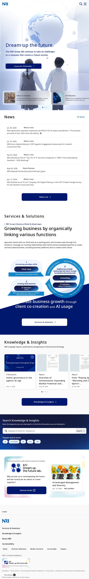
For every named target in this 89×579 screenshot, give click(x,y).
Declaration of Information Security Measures (70, 571)
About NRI (6, 538)
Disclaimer (5, 571)
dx (23, 441)
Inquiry (63, 549)
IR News (81, 117)
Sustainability (8, 544)
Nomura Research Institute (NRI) (5, 3)
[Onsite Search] (80, 4)
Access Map (51, 549)
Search (79, 431)
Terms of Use (15, 571)
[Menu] (85, 4)
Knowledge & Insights (44, 402)
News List (43, 197)
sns (30, 441)
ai (5, 441)
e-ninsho (14, 441)
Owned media (26, 490)
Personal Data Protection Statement (32, 571)
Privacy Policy (49, 571)
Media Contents (36, 549)
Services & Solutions (44, 322)
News (5, 549)
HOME (4, 512)
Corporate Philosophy (23, 66)
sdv (37, 441)
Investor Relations (18, 549)
